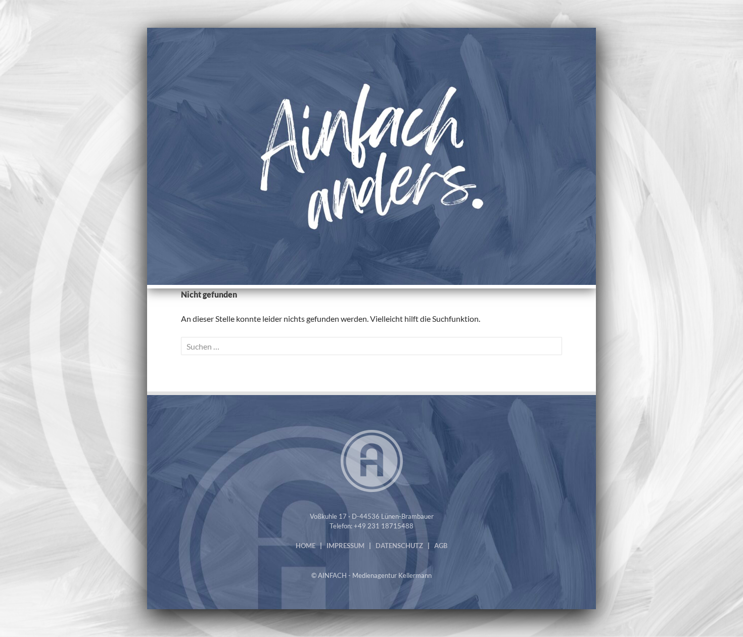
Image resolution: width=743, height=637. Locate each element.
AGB (440, 546)
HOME (305, 546)
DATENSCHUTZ (399, 546)
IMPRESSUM (345, 546)
